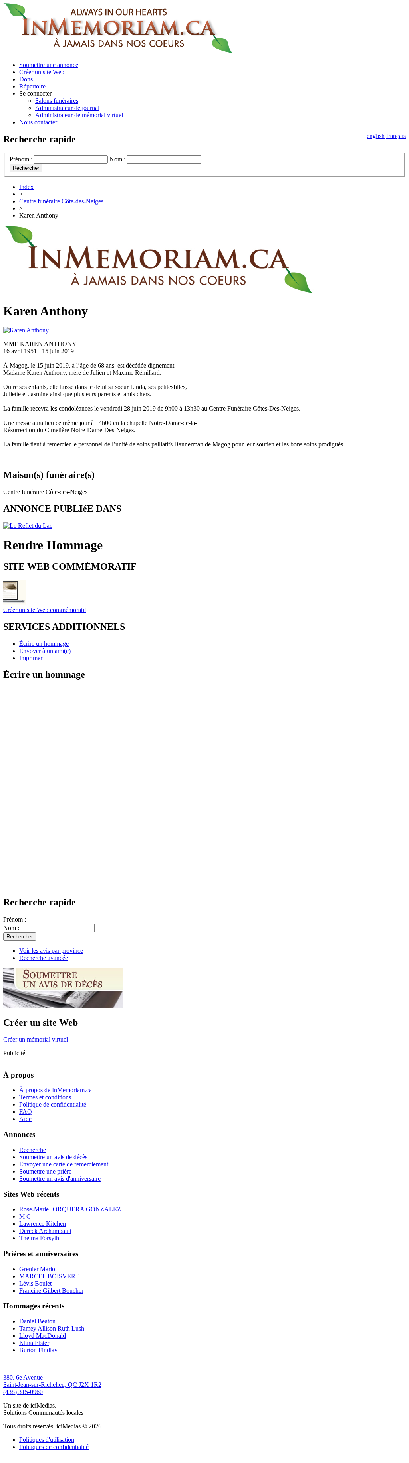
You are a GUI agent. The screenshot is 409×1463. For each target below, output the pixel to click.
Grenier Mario (37, 1269)
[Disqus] (204, 787)
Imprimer (30, 658)
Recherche (32, 1149)
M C (25, 1216)
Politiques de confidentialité (54, 1446)
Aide (25, 1118)
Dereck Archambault (45, 1230)
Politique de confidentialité (52, 1104)
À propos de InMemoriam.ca (55, 1090)
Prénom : (21, 159)
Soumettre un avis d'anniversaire (60, 1178)
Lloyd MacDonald (42, 1335)
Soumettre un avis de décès (53, 1157)
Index (26, 186)
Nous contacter (38, 122)
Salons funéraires (56, 100)
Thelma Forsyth (39, 1238)
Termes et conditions (45, 1097)
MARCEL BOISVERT (49, 1276)
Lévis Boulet (35, 1283)
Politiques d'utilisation (46, 1439)
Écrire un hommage (44, 643)
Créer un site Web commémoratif (44, 609)
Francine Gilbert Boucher (51, 1290)
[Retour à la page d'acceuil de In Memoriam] (118, 51)
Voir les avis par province (51, 950)
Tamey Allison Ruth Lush (51, 1328)
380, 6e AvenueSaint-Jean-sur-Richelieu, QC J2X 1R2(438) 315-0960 (52, 1384)
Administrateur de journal (67, 107)
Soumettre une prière (45, 1171)
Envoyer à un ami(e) (45, 650)
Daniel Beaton (37, 1321)
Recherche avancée (43, 957)
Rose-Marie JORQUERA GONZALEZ (70, 1209)
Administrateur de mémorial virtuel (79, 115)
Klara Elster (34, 1342)
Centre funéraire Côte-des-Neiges (61, 201)
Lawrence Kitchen (42, 1223)
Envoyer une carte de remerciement (63, 1164)
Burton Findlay (38, 1350)
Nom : (117, 159)
